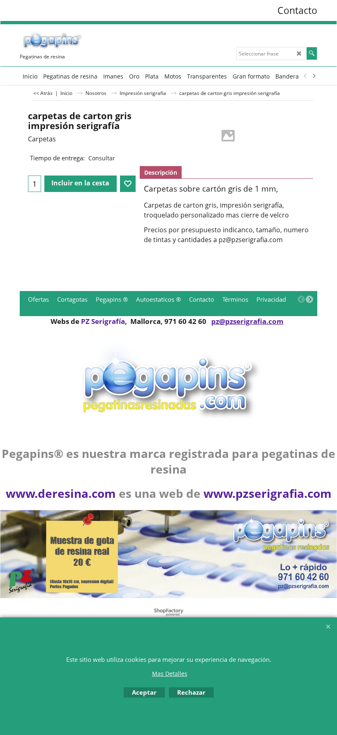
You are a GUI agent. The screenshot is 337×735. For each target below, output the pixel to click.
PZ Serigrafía (103, 321)
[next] (313, 76)
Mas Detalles (169, 673)
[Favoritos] (128, 184)
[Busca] (312, 53)
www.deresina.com (61, 493)
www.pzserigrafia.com (267, 493)
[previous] (305, 76)
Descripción (160, 172)
